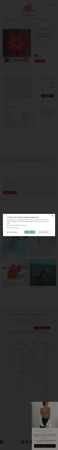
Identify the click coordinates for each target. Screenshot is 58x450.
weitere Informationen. (21, 225)
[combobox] (52, 215)
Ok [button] (29, 232)
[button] (29, 227)
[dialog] (29, 225)
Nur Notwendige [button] (43, 232)
